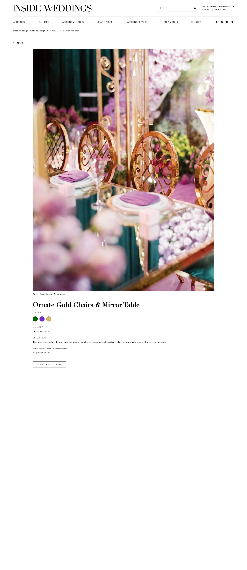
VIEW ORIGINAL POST (49, 364)
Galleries (43, 22)
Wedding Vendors (73, 22)
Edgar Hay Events (42, 353)
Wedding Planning (138, 22)
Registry (196, 22)
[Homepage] (52, 8)
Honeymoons (170, 22)
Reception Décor (41, 331)
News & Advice (105, 22)
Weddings (19, 22)
